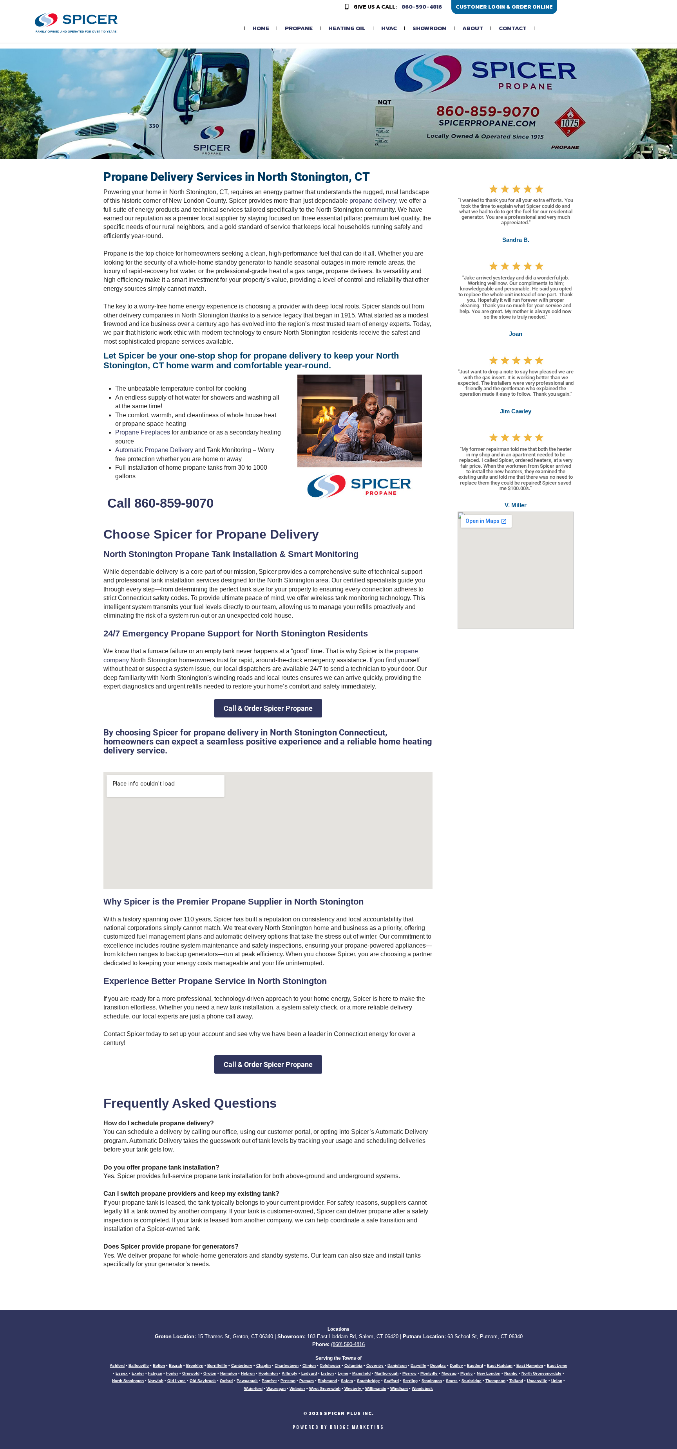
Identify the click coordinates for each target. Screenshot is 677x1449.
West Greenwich (324, 1388)
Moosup (449, 1373)
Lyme (343, 1373)
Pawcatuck (247, 1381)
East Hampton (529, 1365)
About (472, 27)
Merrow (409, 1373)
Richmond (327, 1381)
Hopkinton (268, 1373)
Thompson (495, 1381)
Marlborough (386, 1373)
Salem (347, 1381)
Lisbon (327, 1373)
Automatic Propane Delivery (154, 450)
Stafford (391, 1381)
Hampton (228, 1373)
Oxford (226, 1381)
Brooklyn (194, 1365)
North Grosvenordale (541, 1373)
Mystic (466, 1373)
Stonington (432, 1381)
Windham (399, 1388)
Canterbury (241, 1365)
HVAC (389, 27)
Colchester (330, 1365)
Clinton (309, 1365)
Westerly (353, 1388)
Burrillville (217, 1365)
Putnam (306, 1381)
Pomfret (269, 1381)
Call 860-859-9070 (160, 503)
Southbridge (368, 1381)
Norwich (155, 1381)
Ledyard (309, 1373)
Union (556, 1381)
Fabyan (155, 1373)
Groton (209, 1373)
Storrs (452, 1381)
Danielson (397, 1365)
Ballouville (139, 1365)
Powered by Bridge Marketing (338, 1427)
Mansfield (361, 1373)
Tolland (516, 1381)
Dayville (418, 1365)
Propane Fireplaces (142, 432)
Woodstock (422, 1388)
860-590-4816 (422, 7)
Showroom (430, 27)
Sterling (410, 1381)
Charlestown (287, 1365)
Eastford (475, 1365)
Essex (122, 1373)
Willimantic (375, 1388)
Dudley (456, 1365)
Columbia (353, 1365)
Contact (513, 27)
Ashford (117, 1365)
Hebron (248, 1373)
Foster (172, 1373)
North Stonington (128, 1381)
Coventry (375, 1365)
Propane (299, 27)
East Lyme (557, 1365)
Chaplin (263, 1365)
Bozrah (175, 1365)
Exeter (138, 1373)
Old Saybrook (203, 1381)
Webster (297, 1388)
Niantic (511, 1373)
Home (260, 27)
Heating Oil (347, 27)
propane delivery (372, 200)
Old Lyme (176, 1381)
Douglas (438, 1365)
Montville (429, 1373)
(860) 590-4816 (348, 1344)
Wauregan (276, 1388)
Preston (288, 1381)
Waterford (253, 1388)
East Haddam (499, 1365)
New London (488, 1373)
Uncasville (537, 1381)
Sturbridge (472, 1381)
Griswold (190, 1373)
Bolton (159, 1365)
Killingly (289, 1373)
